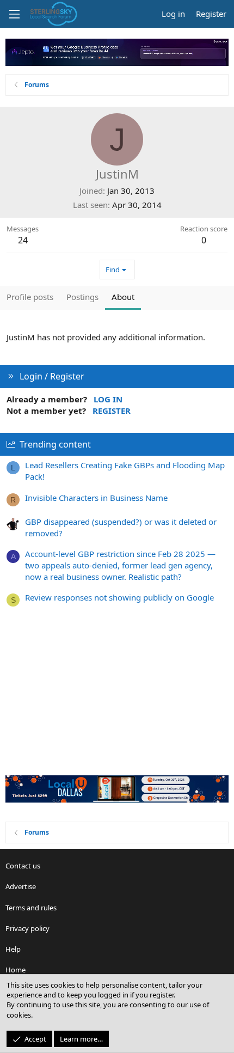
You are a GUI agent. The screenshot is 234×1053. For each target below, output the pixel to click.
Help (13, 949)
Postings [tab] (82, 296)
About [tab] (123, 296)
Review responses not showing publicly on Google (119, 597)
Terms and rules (31, 908)
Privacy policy (27, 928)
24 (23, 240)
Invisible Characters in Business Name (96, 497)
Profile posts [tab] (30, 296)
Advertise (20, 886)
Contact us (22, 866)
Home (15, 970)
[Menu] (14, 14)
